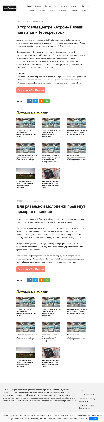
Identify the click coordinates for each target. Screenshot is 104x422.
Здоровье (38, 6)
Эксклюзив (74, 10)
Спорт (42, 10)
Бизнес (29, 6)
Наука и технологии (61, 6)
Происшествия (32, 10)
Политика (85, 6)
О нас (81, 390)
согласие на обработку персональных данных (36, 419)
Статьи (83, 10)
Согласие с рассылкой (86, 394)
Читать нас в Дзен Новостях (31, 90)
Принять (93, 419)
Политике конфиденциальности (74, 419)
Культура (48, 6)
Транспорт (51, 10)
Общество (74, 6)
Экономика (63, 10)
